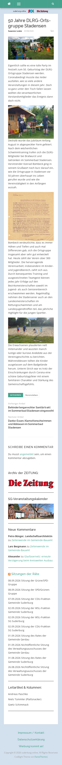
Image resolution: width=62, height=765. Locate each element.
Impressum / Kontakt (31, 732)
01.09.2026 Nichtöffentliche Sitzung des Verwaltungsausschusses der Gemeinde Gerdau (28, 648)
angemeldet (27, 454)
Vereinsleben (31, 395)
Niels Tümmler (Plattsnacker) (24, 699)
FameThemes (41, 756)
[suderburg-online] (31, 10)
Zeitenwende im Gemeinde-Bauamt (32, 540)
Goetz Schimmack (18, 704)
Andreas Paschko (18, 694)
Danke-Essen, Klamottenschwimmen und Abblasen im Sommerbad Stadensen (29, 424)
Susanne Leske (15, 31)
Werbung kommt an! (31, 746)
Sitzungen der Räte (25, 574)
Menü (17, 4)
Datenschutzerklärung (31, 739)
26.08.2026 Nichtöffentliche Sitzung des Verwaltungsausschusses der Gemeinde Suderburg (28, 670)
